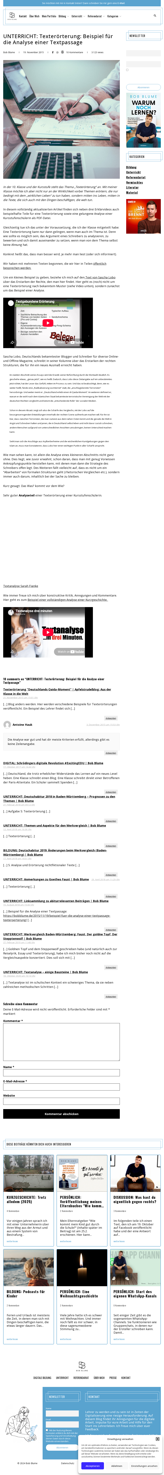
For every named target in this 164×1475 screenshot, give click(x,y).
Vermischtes (134, 182)
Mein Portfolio (49, 16)
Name (8, 1067)
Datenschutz (67, 1463)
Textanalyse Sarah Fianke (20, 586)
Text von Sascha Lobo (100, 277)
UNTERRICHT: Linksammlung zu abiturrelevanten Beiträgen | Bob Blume (56, 901)
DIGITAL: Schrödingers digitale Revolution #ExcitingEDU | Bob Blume (53, 763)
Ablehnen (116, 1465)
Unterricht (133, 172)
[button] (157, 1439)
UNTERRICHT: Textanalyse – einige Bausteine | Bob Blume (45, 972)
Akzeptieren (93, 1465)
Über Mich (34, 16)
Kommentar (13, 1021)
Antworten (111, 718)
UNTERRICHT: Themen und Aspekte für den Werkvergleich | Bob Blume (54, 825)
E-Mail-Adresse (15, 1081)
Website (9, 1095)
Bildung (131, 167)
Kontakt (23, 16)
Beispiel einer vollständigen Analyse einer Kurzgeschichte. (68, 600)
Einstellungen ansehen (144, 1465)
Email (128, 59)
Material (132, 192)
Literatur (132, 187)
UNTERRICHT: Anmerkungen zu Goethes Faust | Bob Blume (46, 879)
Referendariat (136, 177)
